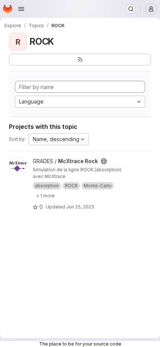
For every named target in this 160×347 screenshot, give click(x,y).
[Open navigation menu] (21, 9)
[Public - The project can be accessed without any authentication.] (104, 161)
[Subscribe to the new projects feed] (80, 60)
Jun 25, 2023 (80, 207)
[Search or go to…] (131, 8)
